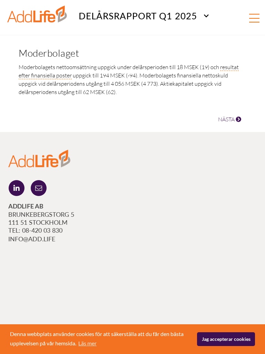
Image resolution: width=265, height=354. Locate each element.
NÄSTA (227, 119)
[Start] (39, 157)
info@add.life (31, 239)
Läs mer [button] (87, 343)
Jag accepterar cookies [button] (226, 339)
